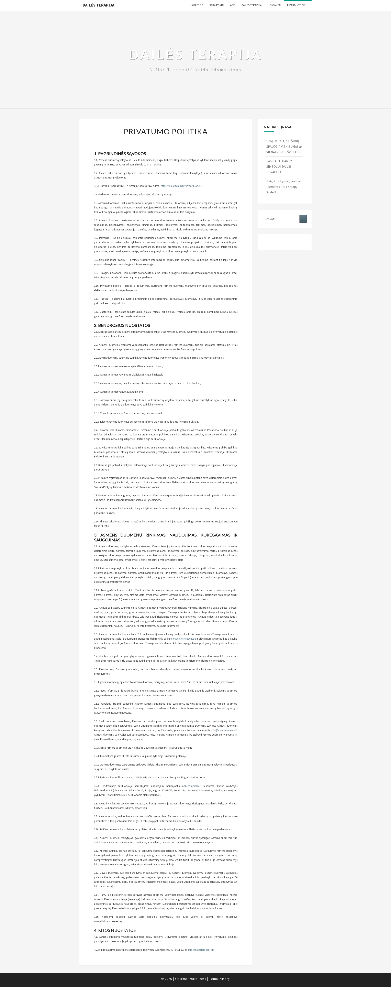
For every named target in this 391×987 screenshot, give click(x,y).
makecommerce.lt (191, 786)
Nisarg (225, 979)
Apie (232, 5)
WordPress (197, 979)
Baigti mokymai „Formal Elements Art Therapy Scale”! (283, 186)
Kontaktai (274, 5)
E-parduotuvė (296, 5)
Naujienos (196, 5)
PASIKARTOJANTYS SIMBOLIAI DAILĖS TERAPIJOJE (279, 166)
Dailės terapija (98, 5)
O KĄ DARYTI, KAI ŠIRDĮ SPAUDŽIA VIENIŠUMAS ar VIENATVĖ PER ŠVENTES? (284, 146)
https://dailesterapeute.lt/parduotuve (181, 186)
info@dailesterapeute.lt (183, 638)
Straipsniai (216, 5)
